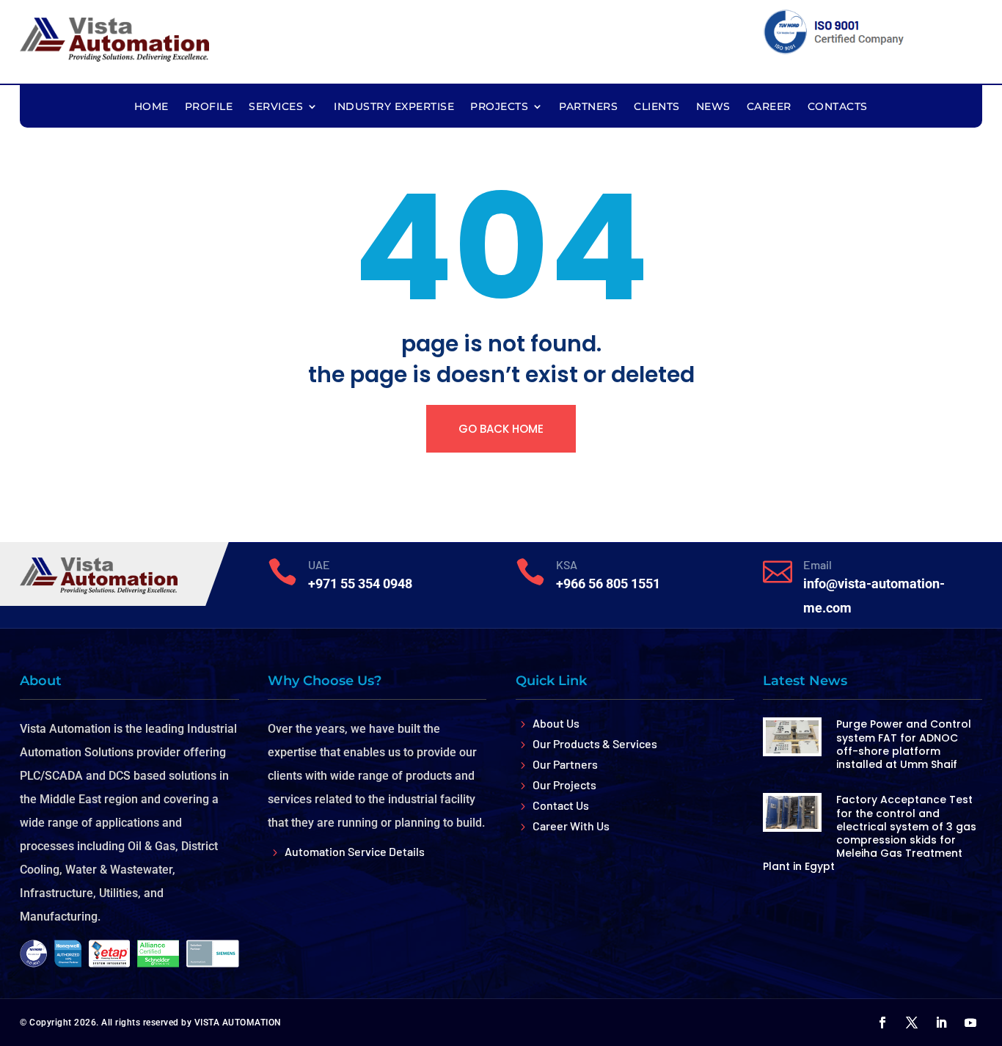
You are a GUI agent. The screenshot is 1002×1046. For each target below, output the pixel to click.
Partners (588, 107)
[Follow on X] (912, 1022)
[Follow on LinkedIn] (941, 1022)
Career (769, 107)
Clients (657, 107)
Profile (209, 107)
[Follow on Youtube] (970, 1022)
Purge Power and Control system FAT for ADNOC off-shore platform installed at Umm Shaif (903, 744)
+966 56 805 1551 (608, 583)
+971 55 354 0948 (360, 583)
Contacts (838, 107)
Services (276, 107)
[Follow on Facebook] (882, 1022)
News (713, 107)
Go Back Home (501, 428)
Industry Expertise (394, 107)
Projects (499, 107)
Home (151, 107)
